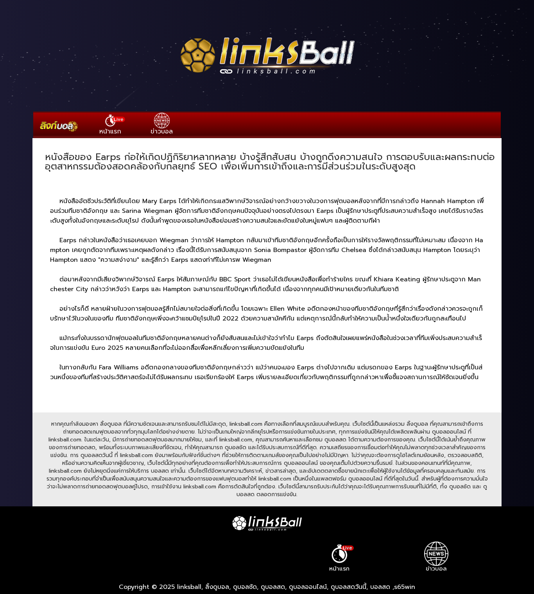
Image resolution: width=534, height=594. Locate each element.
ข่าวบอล (162, 131)
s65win (404, 587)
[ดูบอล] (267, 74)
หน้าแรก (111, 126)
